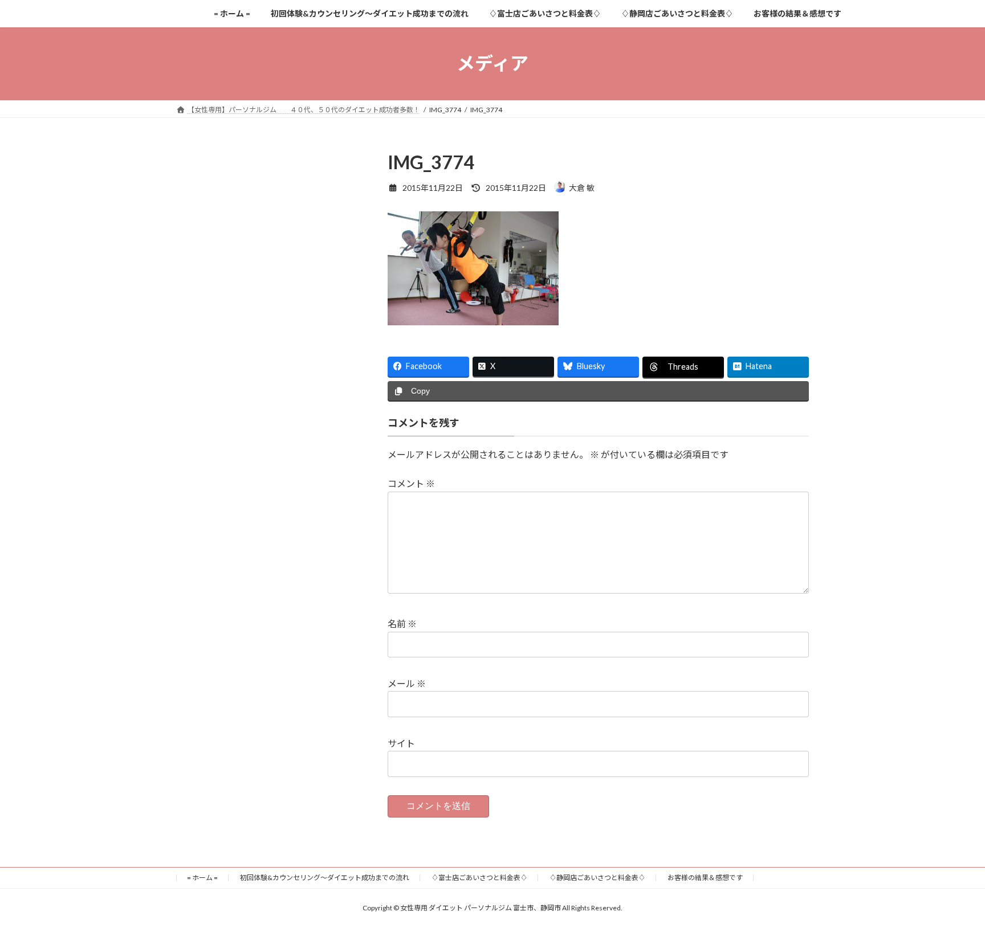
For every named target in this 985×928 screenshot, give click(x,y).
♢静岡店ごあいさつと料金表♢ (597, 877)
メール (407, 683)
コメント (411, 483)
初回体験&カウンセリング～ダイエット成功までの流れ (324, 877)
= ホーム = (202, 877)
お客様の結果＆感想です (705, 877)
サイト (401, 743)
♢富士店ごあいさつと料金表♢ (479, 877)
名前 (402, 623)
